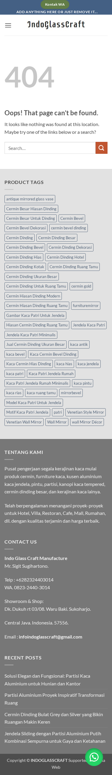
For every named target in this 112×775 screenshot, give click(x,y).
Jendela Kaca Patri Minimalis (31, 334)
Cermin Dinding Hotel (65, 257)
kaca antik (79, 344)
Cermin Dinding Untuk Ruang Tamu (36, 286)
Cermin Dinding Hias (24, 257)
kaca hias (64, 363)
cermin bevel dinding (68, 227)
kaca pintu (82, 383)
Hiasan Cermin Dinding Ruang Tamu (36, 325)
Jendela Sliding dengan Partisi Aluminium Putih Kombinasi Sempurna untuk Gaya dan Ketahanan (54, 737)
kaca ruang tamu (41, 392)
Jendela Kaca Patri (89, 325)
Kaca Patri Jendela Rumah (51, 373)
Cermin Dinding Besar (57, 237)
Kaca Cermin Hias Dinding (28, 363)
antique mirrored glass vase (29, 199)
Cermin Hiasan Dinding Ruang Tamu (36, 305)
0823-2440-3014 (32, 587)
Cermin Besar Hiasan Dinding (31, 208)
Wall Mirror (57, 422)
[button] (8, 25)
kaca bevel (15, 354)
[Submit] (102, 148)
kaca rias (14, 392)
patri (58, 412)
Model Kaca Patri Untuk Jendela (33, 402)
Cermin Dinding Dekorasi (70, 247)
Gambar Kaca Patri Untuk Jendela (35, 315)
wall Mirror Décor (87, 422)
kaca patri (14, 373)
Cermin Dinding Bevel (24, 247)
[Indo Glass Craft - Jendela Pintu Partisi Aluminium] (56, 25)
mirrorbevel (71, 392)
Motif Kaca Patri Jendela (27, 412)
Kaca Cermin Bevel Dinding (53, 354)
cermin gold (81, 286)
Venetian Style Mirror (85, 412)
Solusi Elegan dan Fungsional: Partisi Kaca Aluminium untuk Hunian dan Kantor (47, 679)
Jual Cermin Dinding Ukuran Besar (35, 344)
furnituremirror (86, 305)
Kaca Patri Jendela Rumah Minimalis (37, 383)
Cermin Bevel (71, 218)
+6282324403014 (34, 579)
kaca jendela (88, 363)
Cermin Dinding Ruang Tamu (74, 266)
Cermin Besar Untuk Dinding (30, 218)
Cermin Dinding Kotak (25, 266)
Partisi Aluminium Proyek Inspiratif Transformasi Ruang (54, 698)
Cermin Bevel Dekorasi (26, 227)
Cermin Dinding (19, 237)
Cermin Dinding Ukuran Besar (31, 276)
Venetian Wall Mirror (24, 422)
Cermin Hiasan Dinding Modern (33, 296)
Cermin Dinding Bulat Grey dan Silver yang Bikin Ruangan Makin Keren (53, 718)
